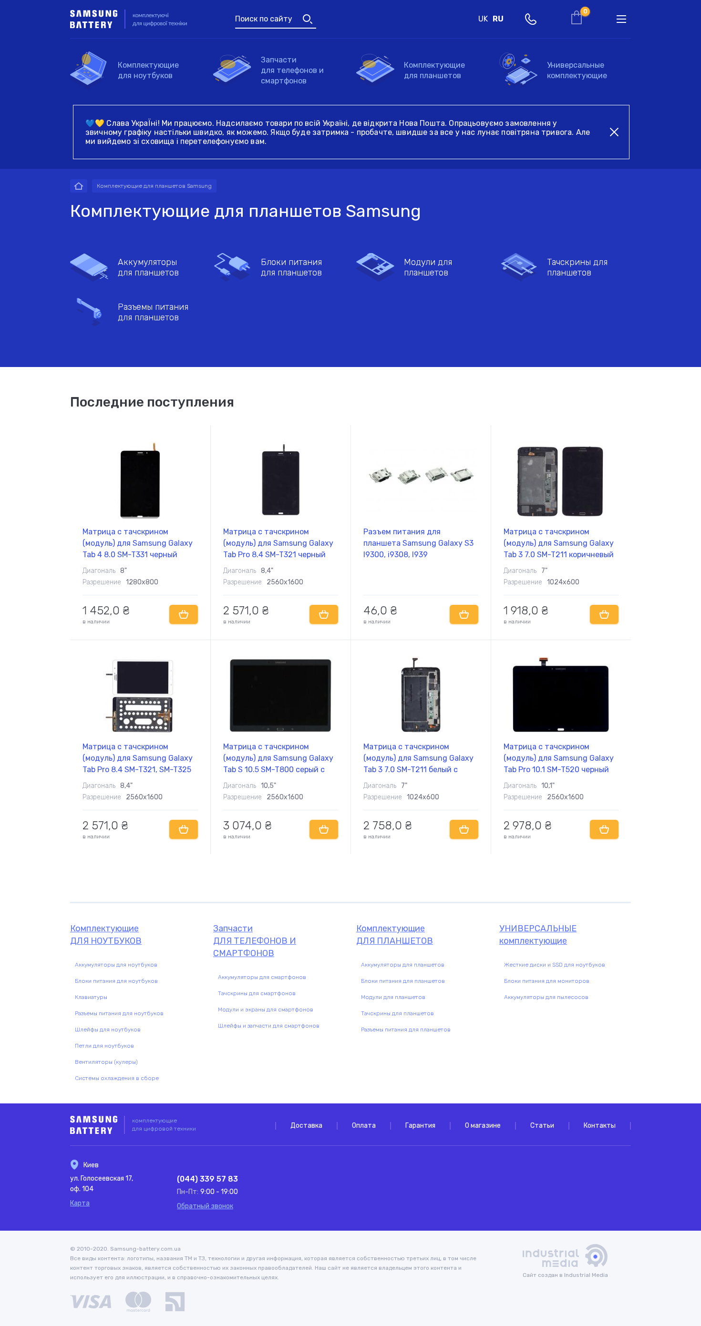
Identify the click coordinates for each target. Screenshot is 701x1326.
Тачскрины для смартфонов (257, 993)
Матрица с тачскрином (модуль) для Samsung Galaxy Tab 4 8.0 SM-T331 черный (137, 543)
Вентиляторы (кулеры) (106, 1062)
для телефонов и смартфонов (292, 70)
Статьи (542, 1126)
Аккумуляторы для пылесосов (546, 997)
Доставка (306, 1126)
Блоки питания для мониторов (546, 981)
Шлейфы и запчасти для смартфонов (269, 1025)
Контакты (600, 1126)
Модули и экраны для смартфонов (265, 1009)
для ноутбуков (148, 70)
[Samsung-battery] (78, 186)
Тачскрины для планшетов (577, 267)
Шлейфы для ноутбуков (108, 1029)
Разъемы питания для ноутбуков (119, 1013)
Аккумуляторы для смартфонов (262, 977)
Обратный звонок (205, 1206)
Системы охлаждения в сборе (117, 1078)
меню (621, 19)
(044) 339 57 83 (207, 1178)
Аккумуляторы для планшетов (148, 267)
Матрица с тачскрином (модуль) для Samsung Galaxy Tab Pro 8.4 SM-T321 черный (278, 543)
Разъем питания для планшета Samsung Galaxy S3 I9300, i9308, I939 (418, 543)
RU (498, 18)
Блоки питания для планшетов (291, 267)
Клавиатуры (91, 997)
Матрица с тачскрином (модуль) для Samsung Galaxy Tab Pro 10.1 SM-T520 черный (559, 758)
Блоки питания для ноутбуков (116, 981)
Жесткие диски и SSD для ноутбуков (554, 964)
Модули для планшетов (428, 267)
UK (483, 18)
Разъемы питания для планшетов (153, 312)
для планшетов (434, 70)
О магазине (483, 1126)
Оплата (364, 1126)
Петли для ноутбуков (104, 1045)
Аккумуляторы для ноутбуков (116, 964)
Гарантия (420, 1126)
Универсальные (577, 70)
